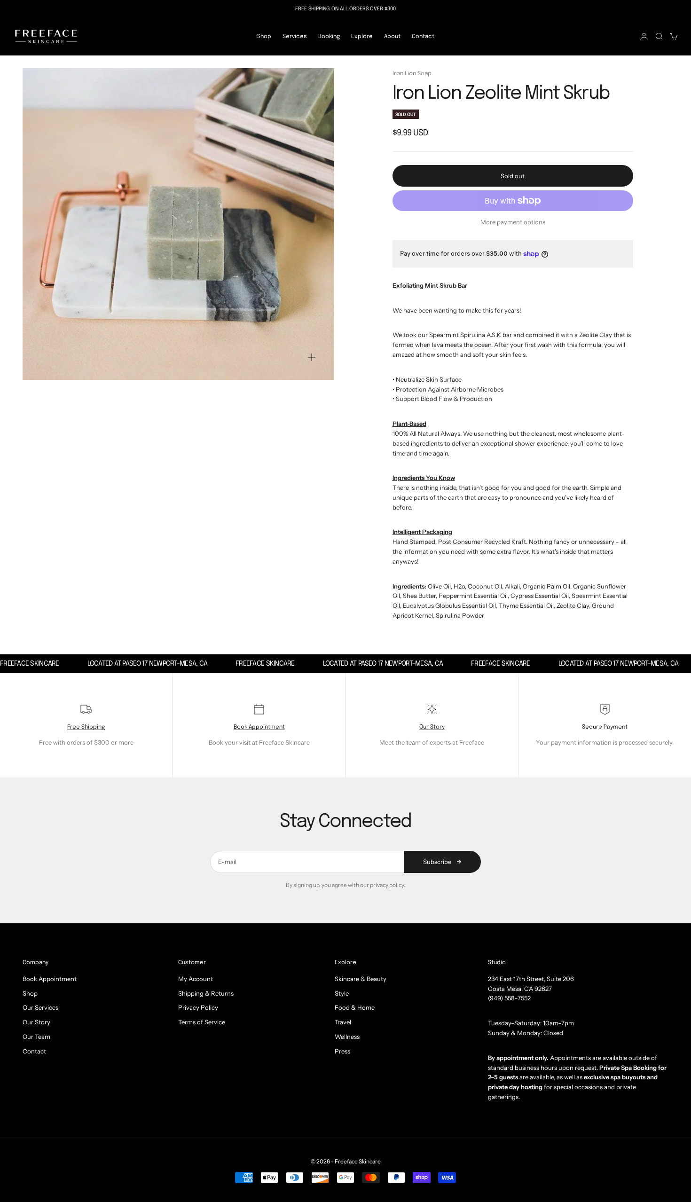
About (392, 36)
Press (342, 1051)
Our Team (36, 1036)
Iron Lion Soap (412, 74)
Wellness (347, 1036)
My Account (195, 978)
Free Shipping (86, 727)
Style (342, 993)
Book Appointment (259, 727)
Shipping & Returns (206, 993)
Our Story (432, 727)
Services (295, 36)
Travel (343, 1022)
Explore (362, 36)
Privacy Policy (198, 1007)
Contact (423, 36)
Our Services (40, 1007)
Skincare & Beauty (360, 978)
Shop (264, 36)
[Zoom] (311, 357)
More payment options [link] (512, 222)
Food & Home (355, 1007)
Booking (329, 36)
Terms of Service (201, 1022)
